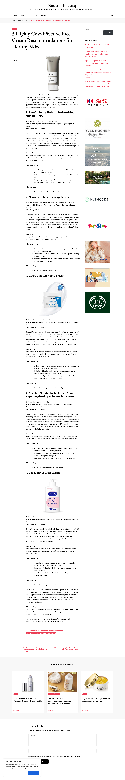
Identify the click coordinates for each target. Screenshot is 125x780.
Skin (14, 28)
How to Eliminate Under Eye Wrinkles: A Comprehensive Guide (27, 699)
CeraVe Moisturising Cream (38, 630)
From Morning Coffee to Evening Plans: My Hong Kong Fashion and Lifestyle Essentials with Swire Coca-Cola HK (98, 83)
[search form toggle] (112, 15)
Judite (14, 57)
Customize (11, 773)
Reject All (22, 773)
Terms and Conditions (106, 775)
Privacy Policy (92, 775)
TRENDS (43, 15)
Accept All (33, 773)
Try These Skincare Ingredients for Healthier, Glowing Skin (96, 699)
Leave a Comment (17, 62)
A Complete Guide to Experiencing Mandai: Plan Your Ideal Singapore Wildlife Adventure (97, 54)
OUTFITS (34, 15)
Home (15, 15)
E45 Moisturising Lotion (55, 630)
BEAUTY (23, 15)
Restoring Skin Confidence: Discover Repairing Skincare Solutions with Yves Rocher (59, 701)
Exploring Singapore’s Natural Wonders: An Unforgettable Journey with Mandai (98, 63)
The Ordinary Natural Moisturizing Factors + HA (41, 633)
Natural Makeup (62, 5)
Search (87, 29)
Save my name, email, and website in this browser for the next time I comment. (55, 756)
